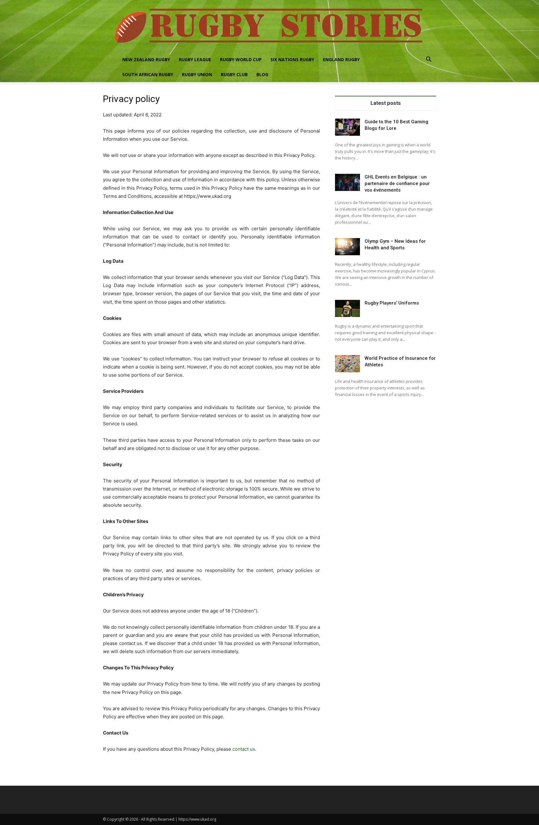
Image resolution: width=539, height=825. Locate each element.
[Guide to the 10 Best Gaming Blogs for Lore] (347, 127)
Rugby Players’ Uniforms (392, 303)
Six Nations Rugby (292, 59)
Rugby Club (234, 74)
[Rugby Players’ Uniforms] (347, 308)
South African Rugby (147, 74)
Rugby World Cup (241, 59)
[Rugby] (269, 26)
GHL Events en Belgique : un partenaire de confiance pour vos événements (397, 183)
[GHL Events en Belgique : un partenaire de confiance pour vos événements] (347, 182)
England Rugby (341, 59)
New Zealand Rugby (146, 59)
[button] (428, 60)
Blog (262, 74)
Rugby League (195, 59)
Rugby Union (197, 74)
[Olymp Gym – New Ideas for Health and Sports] (347, 246)
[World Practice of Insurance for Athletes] (347, 363)
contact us (243, 749)
